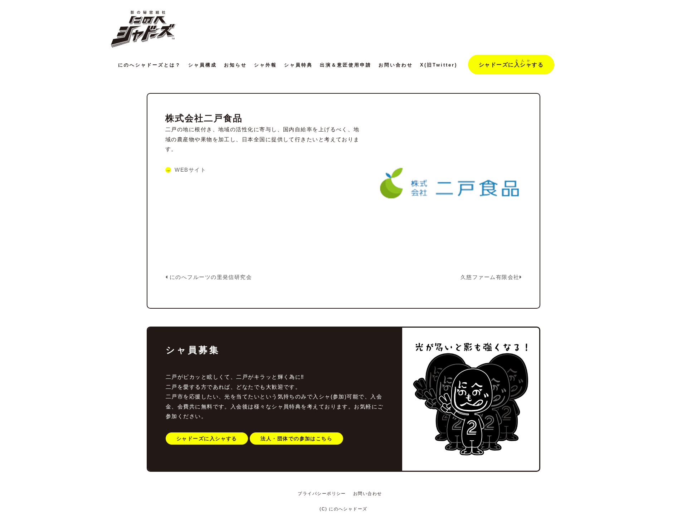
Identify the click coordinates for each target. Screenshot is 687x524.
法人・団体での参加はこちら (296, 438)
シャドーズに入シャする (206, 438)
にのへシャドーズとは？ (149, 65)
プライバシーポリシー (322, 493)
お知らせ (235, 65)
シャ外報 (265, 65)
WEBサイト (190, 170)
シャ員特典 (298, 65)
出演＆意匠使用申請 (345, 65)
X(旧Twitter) (438, 65)
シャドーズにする (511, 63)
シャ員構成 (202, 65)
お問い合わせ (396, 65)
